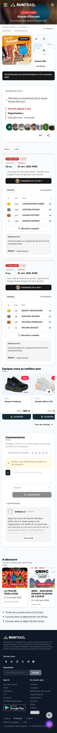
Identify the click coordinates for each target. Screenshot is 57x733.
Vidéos (33, 707)
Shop (32, 704)
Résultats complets (30, 228)
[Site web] (36, 39)
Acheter (18, 417)
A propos (34, 687)
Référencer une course (40, 691)
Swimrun (7, 697)
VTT (5, 694)
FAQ (25, 722)
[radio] (32, 453)
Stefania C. (20, 511)
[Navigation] (5, 5)
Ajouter (49, 28)
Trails (5, 687)
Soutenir (34, 712)
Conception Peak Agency (16, 726)
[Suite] (49, 392)
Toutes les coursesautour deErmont (24, 612)
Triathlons (7, 691)
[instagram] (17, 661)
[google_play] (34, 661)
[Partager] (48, 135)
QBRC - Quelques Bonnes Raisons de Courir (41, 593)
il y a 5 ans (30, 511)
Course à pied (8, 27)
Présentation (14, 237)
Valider (35, 672)
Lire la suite (28, 538)
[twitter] (11, 661)
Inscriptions (35, 697)
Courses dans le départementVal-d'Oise (26, 616)
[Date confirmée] (5, 597)
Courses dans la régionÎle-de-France (25, 621)
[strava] (22, 661)
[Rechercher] (49, 715)
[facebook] (44, 39)
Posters (33, 701)
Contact (33, 684)
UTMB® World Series (12, 701)
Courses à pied (10, 684)
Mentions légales (11, 722)
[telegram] (28, 661)
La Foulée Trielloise (11, 592)
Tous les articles (42, 424)
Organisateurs (36, 694)
